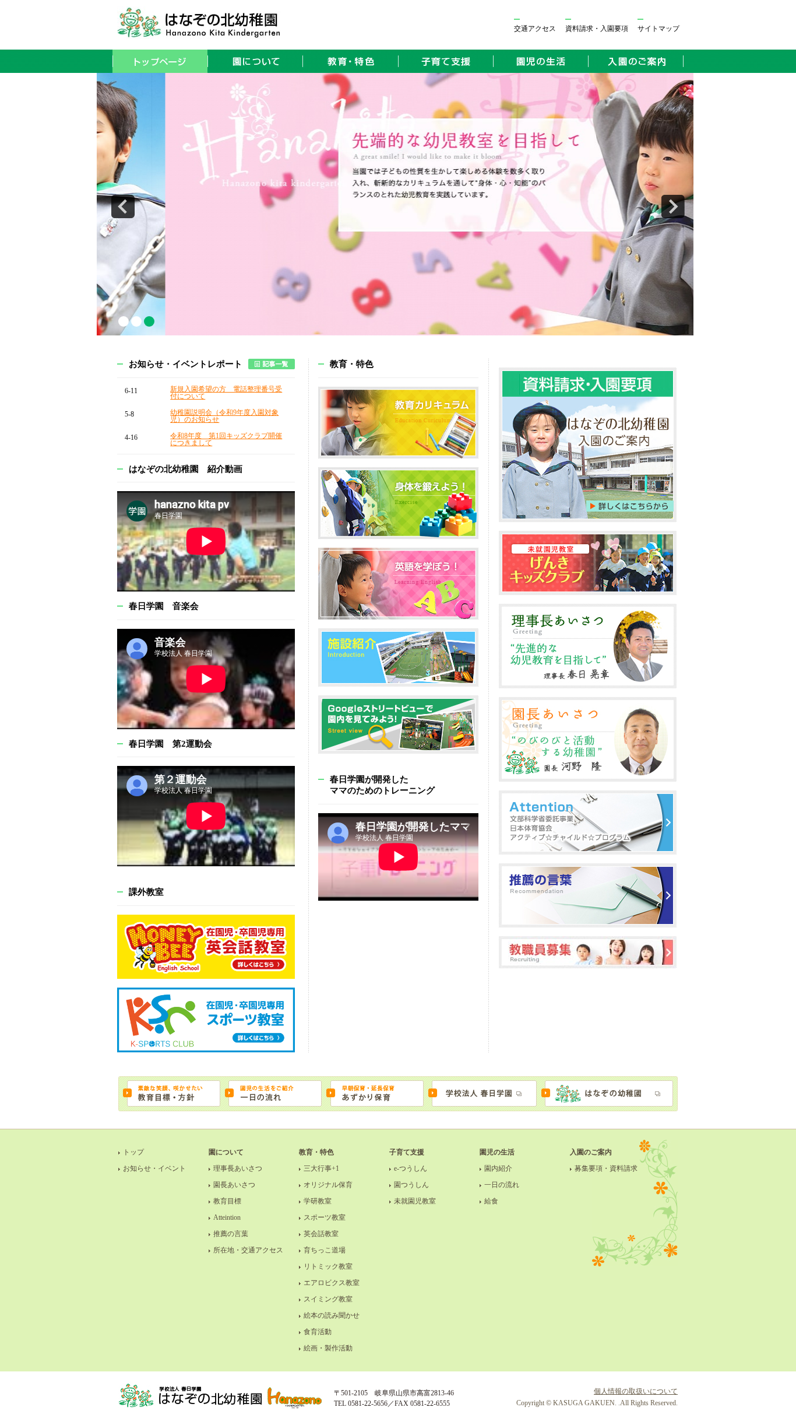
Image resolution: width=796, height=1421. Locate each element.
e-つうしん (410, 1168)
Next (673, 206)
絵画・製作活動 (328, 1348)
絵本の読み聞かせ (332, 1315)
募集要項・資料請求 (606, 1168)
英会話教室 (321, 1234)
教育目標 (227, 1201)
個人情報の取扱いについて (636, 1391)
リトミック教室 (328, 1266)
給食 (491, 1201)
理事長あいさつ (237, 1168)
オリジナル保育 (328, 1185)
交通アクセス (535, 28)
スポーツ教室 (325, 1217)
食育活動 (318, 1332)
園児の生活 (497, 1152)
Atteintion (227, 1217)
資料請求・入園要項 (596, 28)
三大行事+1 (321, 1168)
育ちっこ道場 (325, 1250)
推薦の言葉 (230, 1234)
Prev (123, 206)
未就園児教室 (415, 1201)
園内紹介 (498, 1168)
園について (226, 1152)
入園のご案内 (591, 1152)
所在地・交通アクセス (248, 1250)
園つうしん (411, 1185)
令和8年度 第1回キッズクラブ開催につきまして (226, 439)
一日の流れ (501, 1185)
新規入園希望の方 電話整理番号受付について (226, 392)
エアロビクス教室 (332, 1283)
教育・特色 (316, 1152)
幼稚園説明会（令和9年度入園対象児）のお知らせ (224, 416)
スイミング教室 (328, 1299)
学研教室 (318, 1201)
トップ (133, 1152)
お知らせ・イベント (154, 1168)
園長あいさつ (234, 1185)
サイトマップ (658, 28)
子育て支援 (406, 1152)
